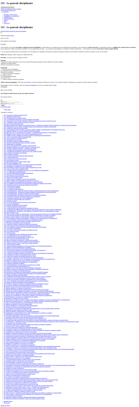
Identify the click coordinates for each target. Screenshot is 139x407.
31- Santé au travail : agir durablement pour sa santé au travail (19, 374)
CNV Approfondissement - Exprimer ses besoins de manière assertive (21, 193)
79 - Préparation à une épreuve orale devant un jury (17, 314)
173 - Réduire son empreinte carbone (13, 177)
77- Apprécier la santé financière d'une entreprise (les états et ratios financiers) (23, 317)
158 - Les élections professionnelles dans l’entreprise (17, 199)
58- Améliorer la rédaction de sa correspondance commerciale (19, 345)
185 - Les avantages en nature (11, 160)
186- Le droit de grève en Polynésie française (15, 158)
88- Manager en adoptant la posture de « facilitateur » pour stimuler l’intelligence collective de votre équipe (31, 301)
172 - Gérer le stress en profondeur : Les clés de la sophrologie (20, 179)
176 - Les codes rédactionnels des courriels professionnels (18, 173)
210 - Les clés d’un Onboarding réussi (13, 123)
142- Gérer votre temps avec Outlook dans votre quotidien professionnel (22, 225)
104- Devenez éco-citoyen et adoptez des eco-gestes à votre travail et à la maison (24, 278)
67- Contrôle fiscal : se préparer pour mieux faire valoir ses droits (20, 331)
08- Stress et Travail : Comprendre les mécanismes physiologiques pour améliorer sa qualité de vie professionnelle (32, 393)
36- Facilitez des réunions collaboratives (14, 368)
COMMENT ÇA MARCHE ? (11, 16)
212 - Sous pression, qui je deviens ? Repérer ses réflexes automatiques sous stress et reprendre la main (30, 121)
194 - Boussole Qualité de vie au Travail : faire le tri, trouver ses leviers (22, 147)
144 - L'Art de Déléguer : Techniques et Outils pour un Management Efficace (23, 219)
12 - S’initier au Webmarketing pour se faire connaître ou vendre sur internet (23, 390)
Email (2, 102)
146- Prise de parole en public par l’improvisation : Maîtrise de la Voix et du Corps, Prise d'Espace (29, 217)
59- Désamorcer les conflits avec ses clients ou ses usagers (18, 343)
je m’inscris (4, 86)
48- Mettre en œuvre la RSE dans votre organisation (17, 358)
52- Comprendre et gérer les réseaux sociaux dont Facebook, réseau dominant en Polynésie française (29, 353)
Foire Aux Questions (31, 85)
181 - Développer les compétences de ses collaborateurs (18, 166)
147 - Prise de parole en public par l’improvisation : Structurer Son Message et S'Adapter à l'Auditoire (29, 215)
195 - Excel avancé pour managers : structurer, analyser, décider (20, 145)
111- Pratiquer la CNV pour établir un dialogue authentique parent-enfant (22, 267)
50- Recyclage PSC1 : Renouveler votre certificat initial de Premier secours (23, 356)
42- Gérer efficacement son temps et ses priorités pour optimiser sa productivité (24, 363)
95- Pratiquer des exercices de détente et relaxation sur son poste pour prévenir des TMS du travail (29, 291)
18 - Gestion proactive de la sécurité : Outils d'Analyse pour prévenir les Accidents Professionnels (28, 385)
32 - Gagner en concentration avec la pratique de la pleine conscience (21, 372)
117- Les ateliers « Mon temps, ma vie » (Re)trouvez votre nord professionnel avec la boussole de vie (29, 259)
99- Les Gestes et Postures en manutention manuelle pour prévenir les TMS (23, 285)
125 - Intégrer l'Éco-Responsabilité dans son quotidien (17, 247)
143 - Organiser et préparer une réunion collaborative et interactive (20, 224)
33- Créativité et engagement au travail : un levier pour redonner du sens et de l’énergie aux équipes (29, 371)
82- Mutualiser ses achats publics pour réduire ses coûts (18, 310)
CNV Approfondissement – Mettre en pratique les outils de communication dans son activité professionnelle (31, 190)
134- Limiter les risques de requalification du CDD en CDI (19, 237)
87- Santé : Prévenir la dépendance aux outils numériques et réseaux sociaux (23, 302)
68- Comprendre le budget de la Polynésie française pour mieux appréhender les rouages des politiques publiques (32, 330)
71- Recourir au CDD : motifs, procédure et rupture (17, 326)
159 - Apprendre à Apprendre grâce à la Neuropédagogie (18, 198)
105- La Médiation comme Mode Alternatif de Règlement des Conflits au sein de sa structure (27, 276)
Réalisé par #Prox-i (5, 405)
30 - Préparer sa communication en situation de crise (17, 375)
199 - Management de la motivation (13, 139)
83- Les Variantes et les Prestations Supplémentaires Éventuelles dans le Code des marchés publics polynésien (31, 308)
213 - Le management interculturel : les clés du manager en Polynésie (21, 119)
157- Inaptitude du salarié (10, 201)
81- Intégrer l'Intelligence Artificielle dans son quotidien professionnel (21, 311)
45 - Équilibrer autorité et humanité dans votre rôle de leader (19, 361)
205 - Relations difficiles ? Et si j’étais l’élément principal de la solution (22, 131)
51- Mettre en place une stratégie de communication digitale (19, 355)
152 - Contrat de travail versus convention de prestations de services (21, 208)
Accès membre (5, 10)
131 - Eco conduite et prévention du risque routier (16, 238)
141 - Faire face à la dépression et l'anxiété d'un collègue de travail (20, 230)
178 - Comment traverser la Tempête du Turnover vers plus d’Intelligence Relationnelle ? (26, 170)
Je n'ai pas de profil (5, 107)
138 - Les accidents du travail (11, 231)
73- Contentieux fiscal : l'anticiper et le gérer (15, 323)
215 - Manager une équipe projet (12, 116)
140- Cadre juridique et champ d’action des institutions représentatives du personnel (25, 227)
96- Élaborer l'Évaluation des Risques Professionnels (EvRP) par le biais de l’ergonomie (26, 289)
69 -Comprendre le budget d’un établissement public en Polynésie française (23, 329)
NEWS (6, 20)
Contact (54, 85)
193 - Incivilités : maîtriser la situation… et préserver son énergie (20, 148)
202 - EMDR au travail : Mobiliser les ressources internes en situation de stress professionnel (27, 135)
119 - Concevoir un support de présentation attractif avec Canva (20, 256)
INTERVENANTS (9, 19)
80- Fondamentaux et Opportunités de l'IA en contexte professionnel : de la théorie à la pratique (28, 313)
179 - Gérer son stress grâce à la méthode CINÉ (16, 169)
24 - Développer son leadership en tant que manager (17, 222)
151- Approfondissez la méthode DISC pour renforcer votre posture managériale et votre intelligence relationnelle (32, 209)
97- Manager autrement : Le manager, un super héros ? (18, 288)
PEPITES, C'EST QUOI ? (10, 14)
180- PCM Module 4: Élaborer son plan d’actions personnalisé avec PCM (22, 167)
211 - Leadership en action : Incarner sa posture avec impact (19, 122)
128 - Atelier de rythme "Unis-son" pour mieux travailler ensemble (21, 243)
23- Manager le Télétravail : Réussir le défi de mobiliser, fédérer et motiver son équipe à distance (28, 381)
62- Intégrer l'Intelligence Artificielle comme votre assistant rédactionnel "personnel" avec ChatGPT (29, 339)
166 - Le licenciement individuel (12, 187)
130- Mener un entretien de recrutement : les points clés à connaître (21, 240)
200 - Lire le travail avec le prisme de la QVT (15, 138)
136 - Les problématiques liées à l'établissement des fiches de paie (20, 234)
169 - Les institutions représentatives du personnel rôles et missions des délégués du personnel (27, 183)
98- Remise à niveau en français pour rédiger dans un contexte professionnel (23, 286)
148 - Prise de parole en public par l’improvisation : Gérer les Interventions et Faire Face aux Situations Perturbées (33, 214)
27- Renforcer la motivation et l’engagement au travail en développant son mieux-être (25, 378)
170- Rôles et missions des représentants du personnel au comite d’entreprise (23, 182)
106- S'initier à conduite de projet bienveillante (15, 275)
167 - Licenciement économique (12, 186)
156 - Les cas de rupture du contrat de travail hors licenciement (20, 202)
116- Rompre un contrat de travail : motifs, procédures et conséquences (22, 260)
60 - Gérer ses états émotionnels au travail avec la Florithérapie (20, 342)
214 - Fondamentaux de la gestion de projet (15, 118)
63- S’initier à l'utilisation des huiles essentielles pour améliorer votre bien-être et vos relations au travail (30, 337)
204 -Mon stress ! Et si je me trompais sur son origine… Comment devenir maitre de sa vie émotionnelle (30, 132)
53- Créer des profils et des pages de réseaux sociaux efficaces (19, 352)
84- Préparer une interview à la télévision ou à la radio (17, 307)
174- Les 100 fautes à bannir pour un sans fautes (16, 176)
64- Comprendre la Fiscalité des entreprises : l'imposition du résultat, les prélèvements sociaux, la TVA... (30, 336)
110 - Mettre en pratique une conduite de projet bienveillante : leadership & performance (26, 269)
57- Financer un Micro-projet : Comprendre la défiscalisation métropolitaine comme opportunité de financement (32, 346)
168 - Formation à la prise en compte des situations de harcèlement (20, 185)
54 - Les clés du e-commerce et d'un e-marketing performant (19, 350)
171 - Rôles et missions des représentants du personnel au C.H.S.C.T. (21, 180)
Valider (2, 105)
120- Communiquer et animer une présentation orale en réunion (20, 254)
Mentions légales (8, 401)
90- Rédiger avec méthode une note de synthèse (16, 298)
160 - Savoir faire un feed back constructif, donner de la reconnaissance (22, 196)
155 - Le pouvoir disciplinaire (11, 203)
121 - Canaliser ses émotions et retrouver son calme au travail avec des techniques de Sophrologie (28, 253)
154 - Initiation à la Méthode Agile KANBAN (15, 205)
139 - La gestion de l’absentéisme (12, 228)
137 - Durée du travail (9, 233)
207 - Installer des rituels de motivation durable (16, 128)
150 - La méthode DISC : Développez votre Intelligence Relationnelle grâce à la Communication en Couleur (31, 211)
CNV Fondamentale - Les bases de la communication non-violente (21, 297)
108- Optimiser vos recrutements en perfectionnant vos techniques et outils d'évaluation (26, 272)
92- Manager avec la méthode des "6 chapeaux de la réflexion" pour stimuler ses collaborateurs (28, 295)
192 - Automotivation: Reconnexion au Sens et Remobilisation (20, 150)
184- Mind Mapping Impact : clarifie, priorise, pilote (17, 161)
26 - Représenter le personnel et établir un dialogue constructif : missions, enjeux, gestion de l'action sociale (31, 379)
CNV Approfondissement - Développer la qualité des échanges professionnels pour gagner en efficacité (30, 192)
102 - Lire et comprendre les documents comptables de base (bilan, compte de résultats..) (26, 281)
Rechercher (4, 7)
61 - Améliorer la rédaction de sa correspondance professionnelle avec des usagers (24, 340)
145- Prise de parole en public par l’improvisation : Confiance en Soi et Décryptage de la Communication (30, 218)
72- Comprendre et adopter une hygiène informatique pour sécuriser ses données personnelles (27, 324)
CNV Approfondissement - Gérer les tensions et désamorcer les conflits (22, 265)
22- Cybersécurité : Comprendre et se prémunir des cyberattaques (20, 382)
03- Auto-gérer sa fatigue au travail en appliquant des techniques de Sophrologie (24, 397)
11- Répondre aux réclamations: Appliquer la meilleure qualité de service (22, 221)
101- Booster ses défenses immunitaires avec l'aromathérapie (19, 282)
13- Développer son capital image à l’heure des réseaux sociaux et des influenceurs (25, 388)
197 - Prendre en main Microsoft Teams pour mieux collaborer (19, 142)
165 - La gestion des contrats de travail (13, 189)
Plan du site (7, 403)
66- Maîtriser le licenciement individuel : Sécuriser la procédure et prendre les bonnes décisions (28, 333)
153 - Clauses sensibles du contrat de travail (15, 206)
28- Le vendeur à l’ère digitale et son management (16, 377)
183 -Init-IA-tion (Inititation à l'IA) (12, 163)
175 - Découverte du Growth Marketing (14, 174)
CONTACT (7, 23)
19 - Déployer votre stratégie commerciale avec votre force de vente (21, 384)
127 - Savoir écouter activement (12, 244)
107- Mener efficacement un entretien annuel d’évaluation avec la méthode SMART (25, 273)
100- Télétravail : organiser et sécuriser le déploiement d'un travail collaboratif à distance (26, 283)
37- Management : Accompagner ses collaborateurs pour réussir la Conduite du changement (27, 366)
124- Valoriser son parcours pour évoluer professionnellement (19, 249)
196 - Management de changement (12, 144)
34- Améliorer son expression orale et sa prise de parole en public (20, 369)
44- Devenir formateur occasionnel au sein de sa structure (18, 362)
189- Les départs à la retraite (11, 154)
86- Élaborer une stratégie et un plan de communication (18, 304)
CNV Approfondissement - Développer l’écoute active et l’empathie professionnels (25, 195)
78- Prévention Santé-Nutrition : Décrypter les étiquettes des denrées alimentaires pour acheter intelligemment (31, 315)
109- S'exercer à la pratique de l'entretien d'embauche (17, 270)
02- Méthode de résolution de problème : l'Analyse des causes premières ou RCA (24, 398)
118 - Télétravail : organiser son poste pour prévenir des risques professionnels (23, 257)
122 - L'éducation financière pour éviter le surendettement (18, 251)
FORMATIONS (8, 17)
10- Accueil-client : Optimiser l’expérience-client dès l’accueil (19, 391)
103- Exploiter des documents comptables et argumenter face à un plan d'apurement (25, 279)
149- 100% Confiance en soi (11, 212)
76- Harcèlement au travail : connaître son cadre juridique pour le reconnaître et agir (25, 318)
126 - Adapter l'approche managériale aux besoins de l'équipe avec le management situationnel (28, 246)
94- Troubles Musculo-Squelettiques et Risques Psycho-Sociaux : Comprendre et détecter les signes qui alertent (32, 292)
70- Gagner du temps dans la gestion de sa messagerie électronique (21, 327)
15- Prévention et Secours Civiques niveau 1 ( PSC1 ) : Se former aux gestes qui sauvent (26, 387)
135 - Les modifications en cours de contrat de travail (17, 235)
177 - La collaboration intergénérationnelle (14, 171)
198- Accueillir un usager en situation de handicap (16, 141)
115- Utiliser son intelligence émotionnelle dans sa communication (20, 262)
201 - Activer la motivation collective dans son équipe (17, 137)
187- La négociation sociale (11, 157)
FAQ (5, 22)
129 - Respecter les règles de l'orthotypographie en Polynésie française (21, 241)
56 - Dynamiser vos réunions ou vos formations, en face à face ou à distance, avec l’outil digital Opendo (30, 347)
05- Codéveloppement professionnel (13, 395)
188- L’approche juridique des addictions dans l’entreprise (18, 155)
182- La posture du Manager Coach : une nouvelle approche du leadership (23, 164)
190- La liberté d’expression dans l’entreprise (15, 153)
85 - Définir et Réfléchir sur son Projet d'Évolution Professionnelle (20, 305)
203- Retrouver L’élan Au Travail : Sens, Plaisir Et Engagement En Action (23, 134)
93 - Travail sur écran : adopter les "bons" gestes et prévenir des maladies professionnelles (26, 294)
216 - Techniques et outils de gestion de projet (15, 115)
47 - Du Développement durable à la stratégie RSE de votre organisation (22, 359)
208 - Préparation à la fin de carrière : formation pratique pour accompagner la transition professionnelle (30, 126)
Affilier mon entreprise (6, 9)
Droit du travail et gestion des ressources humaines (13, 31)
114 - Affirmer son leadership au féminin (14, 263)
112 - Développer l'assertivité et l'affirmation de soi (17, 266)
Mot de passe (4, 103)
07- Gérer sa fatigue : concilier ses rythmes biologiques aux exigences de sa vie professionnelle (28, 394)
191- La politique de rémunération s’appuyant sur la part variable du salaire (23, 151)
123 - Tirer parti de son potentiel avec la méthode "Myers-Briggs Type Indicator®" (25, 250)
